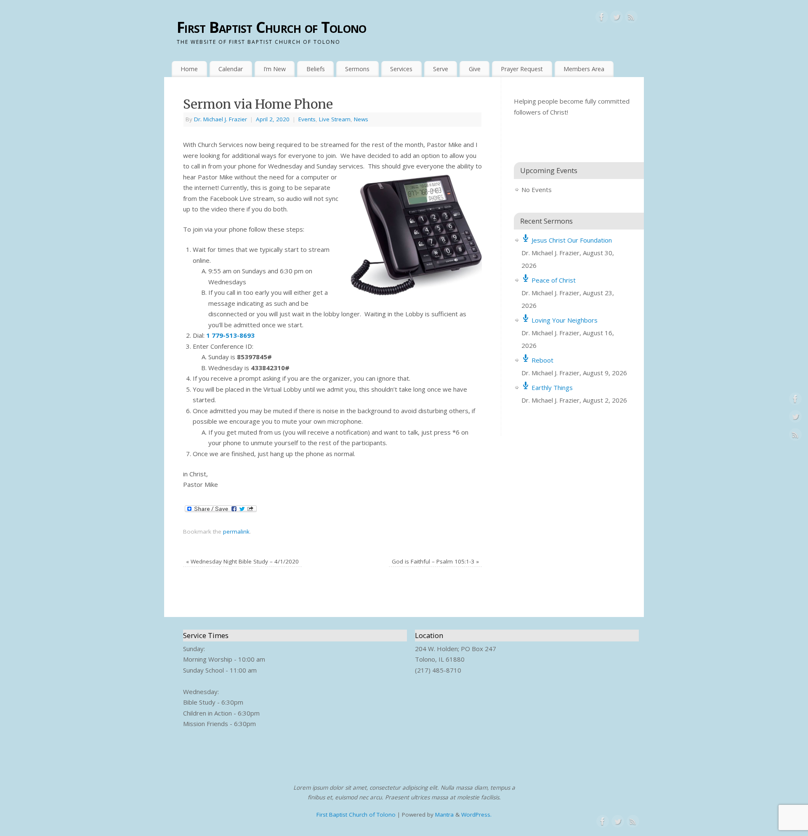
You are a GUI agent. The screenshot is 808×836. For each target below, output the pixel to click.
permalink (236, 531)
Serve (440, 69)
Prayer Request (522, 69)
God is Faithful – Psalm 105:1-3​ (435, 561)
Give (475, 69)
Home (189, 69)
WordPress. (476, 814)
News (361, 119)
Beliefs (315, 69)
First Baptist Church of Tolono (271, 27)
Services (401, 69)
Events (307, 119)
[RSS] (631, 19)
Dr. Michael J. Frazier (220, 119)
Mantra (444, 814)
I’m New (274, 69)
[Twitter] (616, 19)
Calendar (230, 69)
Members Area (583, 69)
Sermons (357, 69)
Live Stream (335, 119)
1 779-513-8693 (230, 335)
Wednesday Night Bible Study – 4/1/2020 (242, 561)
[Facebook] (601, 19)
